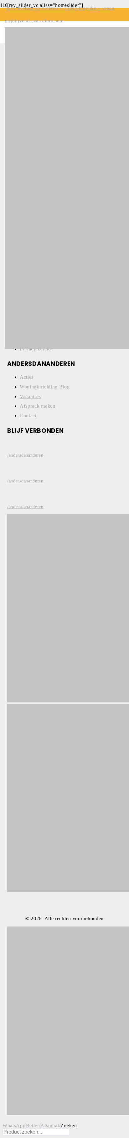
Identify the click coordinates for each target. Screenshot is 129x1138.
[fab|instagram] (64, 469)
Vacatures (30, 396)
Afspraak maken (37, 406)
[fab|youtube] (64, 495)
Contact (28, 415)
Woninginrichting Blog (45, 386)
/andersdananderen (25, 455)
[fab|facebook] (64, 443)
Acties (27, 377)
